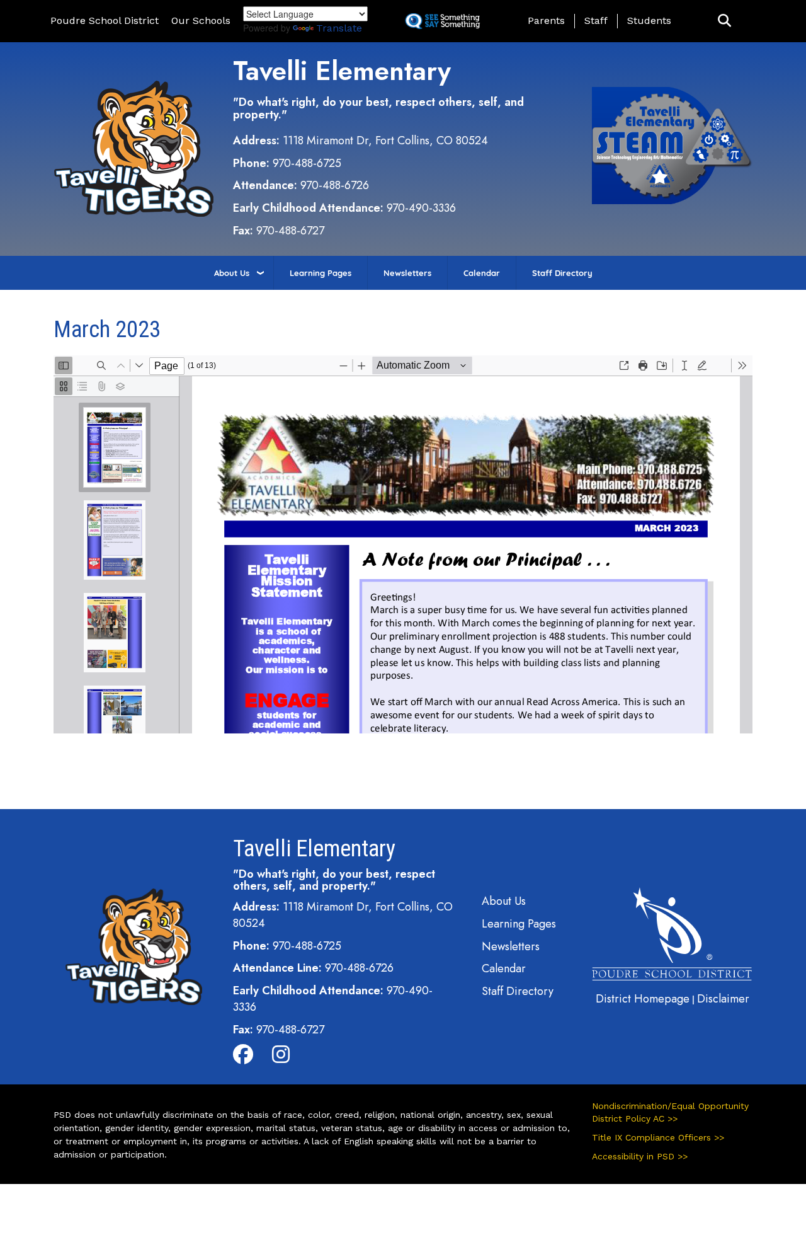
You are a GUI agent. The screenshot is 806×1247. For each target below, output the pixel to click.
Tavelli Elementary (342, 71)
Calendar (481, 273)
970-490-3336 (421, 208)
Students (649, 20)
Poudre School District (104, 20)
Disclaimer (723, 999)
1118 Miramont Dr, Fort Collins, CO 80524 (385, 140)
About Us (231, 273)
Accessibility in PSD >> (640, 1156)
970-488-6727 (290, 230)
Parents (546, 20)
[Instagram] (281, 1058)
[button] (724, 21)
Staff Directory (562, 273)
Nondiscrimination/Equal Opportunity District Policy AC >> (670, 1112)
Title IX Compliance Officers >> (658, 1137)
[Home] (133, 147)
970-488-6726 (334, 185)
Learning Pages (320, 273)
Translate (339, 28)
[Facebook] (243, 1058)
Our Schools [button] (200, 20)
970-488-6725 (307, 163)
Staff (596, 20)
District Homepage (643, 999)
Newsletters (407, 273)
